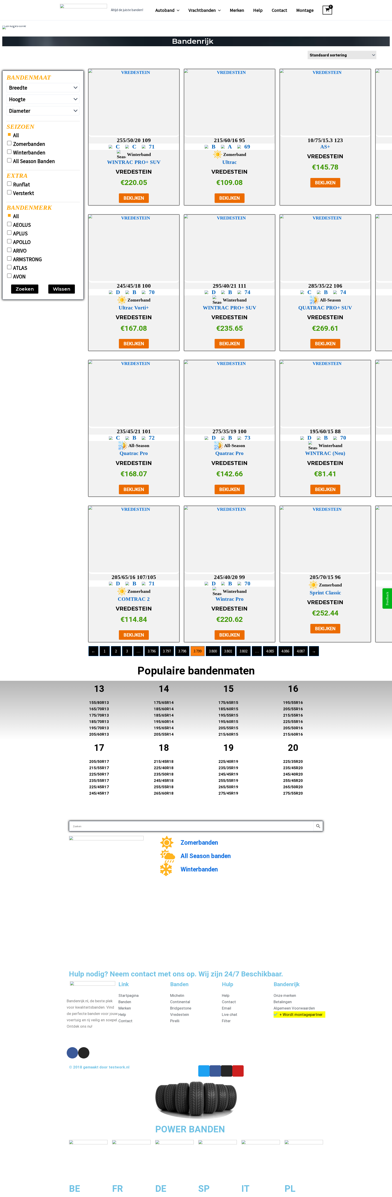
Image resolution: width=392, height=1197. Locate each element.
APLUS (20, 233)
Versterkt (23, 193)
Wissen (61, 289)
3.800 (213, 651)
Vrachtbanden (202, 10)
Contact (279, 10)
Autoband (164, 10)
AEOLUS (22, 225)
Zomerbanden (29, 144)
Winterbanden (29, 152)
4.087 (301, 651)
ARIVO (20, 251)
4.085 (270, 651)
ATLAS (20, 268)
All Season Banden (34, 161)
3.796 (152, 651)
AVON (19, 276)
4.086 (285, 651)
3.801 (228, 651)
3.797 (167, 651)
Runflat (21, 184)
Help (258, 10)
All (16, 135)
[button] (176, 10)
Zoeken (25, 289)
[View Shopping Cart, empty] (327, 10)
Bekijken (134, 198)
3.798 (182, 651)
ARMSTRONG (27, 259)
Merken (237, 10)
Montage (305, 10)
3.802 (243, 651)
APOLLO (22, 242)
